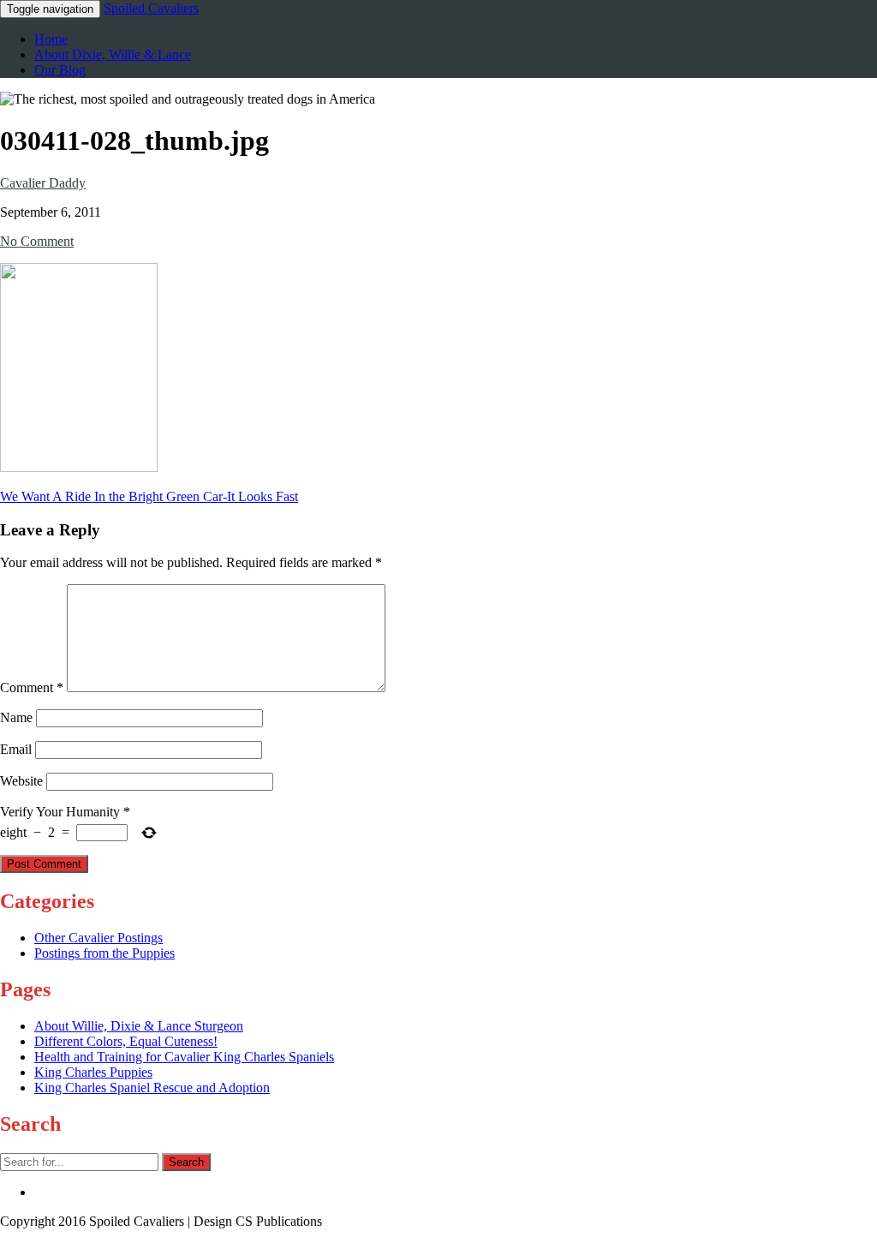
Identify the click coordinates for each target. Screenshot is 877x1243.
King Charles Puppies (93, 1072)
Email (16, 749)
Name (16, 717)
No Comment (37, 241)
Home (51, 39)
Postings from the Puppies (104, 953)
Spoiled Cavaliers (151, 8)
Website (21, 781)
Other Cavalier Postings (98, 937)
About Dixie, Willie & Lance (112, 54)
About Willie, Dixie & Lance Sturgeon (138, 1026)
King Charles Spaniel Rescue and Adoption (152, 1087)
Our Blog (60, 70)
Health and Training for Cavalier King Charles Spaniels (184, 1056)
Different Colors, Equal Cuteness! (126, 1041)
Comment (31, 687)
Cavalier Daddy (43, 183)
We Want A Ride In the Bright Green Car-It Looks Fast (149, 496)
